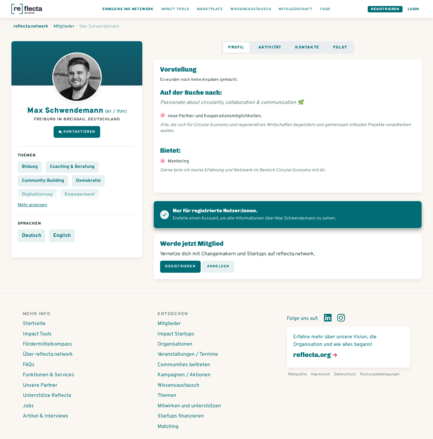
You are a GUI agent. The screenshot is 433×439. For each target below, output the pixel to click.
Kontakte (307, 47)
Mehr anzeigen (32, 205)
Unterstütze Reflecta (47, 395)
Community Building (43, 180)
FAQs (29, 365)
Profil (236, 47)
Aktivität (269, 47)
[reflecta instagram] (341, 319)
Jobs (28, 406)
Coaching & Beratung (72, 166)
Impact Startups (176, 334)
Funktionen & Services (48, 375)
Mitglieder (169, 324)
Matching (168, 426)
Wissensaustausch (178, 385)
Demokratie (88, 180)
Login (413, 9)
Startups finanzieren (181, 416)
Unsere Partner (40, 385)
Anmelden (218, 266)
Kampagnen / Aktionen (184, 375)
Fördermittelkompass (47, 344)
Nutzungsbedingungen (380, 374)
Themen (167, 395)
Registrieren (385, 9)
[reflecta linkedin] (328, 319)
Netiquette (297, 374)
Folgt (340, 47)
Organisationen (175, 344)
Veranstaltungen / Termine (188, 354)
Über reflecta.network (48, 354)
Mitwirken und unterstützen (189, 406)
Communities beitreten (184, 365)
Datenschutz (345, 374)
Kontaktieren (79, 132)
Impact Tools (37, 334)
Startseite (34, 324)
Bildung (30, 166)
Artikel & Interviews (45, 416)
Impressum (320, 374)
